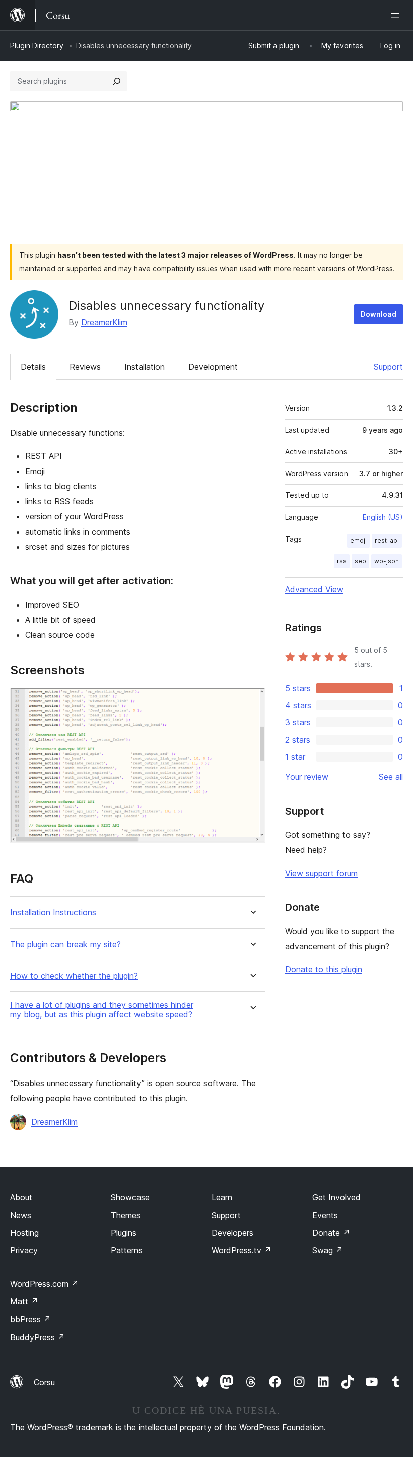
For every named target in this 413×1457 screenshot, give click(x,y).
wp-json (386, 561)
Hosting (24, 1233)
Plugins (123, 1233)
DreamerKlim (104, 322)
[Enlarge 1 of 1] (252, 701)
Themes (126, 1215)
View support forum (321, 873)
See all (391, 777)
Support (388, 367)
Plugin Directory (36, 45)
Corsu (44, 1382)
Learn (222, 1197)
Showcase (130, 1197)
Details (33, 367)
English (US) (383, 517)
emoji (358, 540)
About (21, 1197)
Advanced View (314, 589)
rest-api (387, 540)
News (20, 1215)
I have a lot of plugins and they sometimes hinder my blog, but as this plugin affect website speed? (101, 1009)
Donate (331, 1233)
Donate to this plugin (323, 969)
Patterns (127, 1250)
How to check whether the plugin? (74, 976)
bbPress (30, 1319)
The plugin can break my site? (65, 944)
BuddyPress (37, 1337)
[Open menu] (397, 15)
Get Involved (336, 1197)
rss (342, 561)
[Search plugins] (117, 81)
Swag (327, 1250)
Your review (306, 777)
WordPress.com (44, 1284)
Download (378, 314)
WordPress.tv (241, 1250)
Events (325, 1215)
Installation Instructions (53, 912)
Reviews (85, 367)
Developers (232, 1233)
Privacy (24, 1250)
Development (213, 367)
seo (360, 561)
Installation (144, 367)
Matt (24, 1301)
